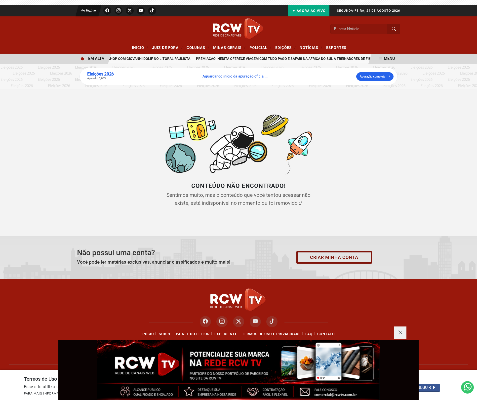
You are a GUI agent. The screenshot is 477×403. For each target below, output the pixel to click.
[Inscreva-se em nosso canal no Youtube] (255, 321)
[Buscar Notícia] (394, 29)
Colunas (198, 47)
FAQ (309, 334)
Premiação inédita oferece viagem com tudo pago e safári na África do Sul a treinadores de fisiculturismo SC (293, 59)
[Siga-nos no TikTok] (272, 321)
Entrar (90, 10)
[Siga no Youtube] (141, 11)
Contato (326, 334)
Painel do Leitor (193, 334)
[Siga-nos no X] (238, 321)
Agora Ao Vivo (311, 11)
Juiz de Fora (167, 47)
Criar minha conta (334, 257)
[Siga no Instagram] (118, 11)
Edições (285, 47)
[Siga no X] (130, 11)
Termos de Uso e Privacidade (271, 334)
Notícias (311, 47)
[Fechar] (400, 332)
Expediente (225, 334)
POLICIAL (260, 47)
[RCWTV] (238, 28)
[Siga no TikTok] (152, 11)
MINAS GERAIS (229, 47)
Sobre (165, 334)
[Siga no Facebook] (107, 11)
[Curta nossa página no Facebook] (205, 321)
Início (140, 47)
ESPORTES (336, 47)
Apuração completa (372, 76)
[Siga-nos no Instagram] (222, 321)
